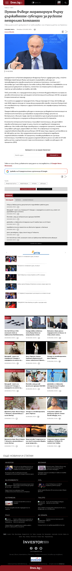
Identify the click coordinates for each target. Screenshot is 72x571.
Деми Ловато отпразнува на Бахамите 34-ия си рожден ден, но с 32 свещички (52, 508)
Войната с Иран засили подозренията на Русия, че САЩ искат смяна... (56, 333)
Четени (18, 200)
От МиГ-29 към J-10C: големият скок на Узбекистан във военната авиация (32, 237)
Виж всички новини (36, 243)
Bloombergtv (11, 480)
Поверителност (41, 554)
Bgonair (42, 463)
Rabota (64, 534)
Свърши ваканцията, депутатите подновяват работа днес (28, 204)
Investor (9, 463)
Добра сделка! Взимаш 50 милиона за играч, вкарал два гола (34, 284)
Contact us (61, 563)
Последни (9, 200)
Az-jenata (42, 515)
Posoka (39, 536)
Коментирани (28, 200)
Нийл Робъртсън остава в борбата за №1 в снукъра (31, 275)
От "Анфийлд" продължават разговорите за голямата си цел (34, 293)
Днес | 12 (37, 2)
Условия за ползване (55, 554)
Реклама (31, 554)
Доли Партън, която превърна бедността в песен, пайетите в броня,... (35, 358)
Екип (16, 554)
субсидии (43, 183)
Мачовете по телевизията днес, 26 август (29, 265)
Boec (43, 536)
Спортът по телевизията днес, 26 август (28, 256)
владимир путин (11, 183)
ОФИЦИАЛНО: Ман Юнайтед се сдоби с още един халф (32, 302)
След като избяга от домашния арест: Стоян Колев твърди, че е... (56, 413)
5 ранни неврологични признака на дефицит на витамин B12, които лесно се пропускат (23, 520)
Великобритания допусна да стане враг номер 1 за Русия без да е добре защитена (23, 485)
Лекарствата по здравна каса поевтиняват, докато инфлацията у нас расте (18, 526)
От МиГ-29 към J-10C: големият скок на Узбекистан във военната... (14, 333)
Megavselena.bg (49, 536)
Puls (7, 515)
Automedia (10, 498)
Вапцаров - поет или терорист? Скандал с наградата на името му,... (14, 358)
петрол (34, 183)
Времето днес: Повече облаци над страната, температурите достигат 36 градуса (56, 468)
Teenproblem (48, 534)
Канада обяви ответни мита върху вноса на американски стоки (34, 333)
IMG (4, 534)
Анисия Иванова (9, 32)
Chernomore (33, 536)
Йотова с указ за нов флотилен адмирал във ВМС (23, 217)
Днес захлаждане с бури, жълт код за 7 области (23, 232)
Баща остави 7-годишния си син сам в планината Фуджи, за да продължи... (36, 441)
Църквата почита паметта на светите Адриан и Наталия (27, 227)
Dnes (13, 534)
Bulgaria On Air (25, 534)
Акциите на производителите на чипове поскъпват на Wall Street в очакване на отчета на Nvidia (23, 468)
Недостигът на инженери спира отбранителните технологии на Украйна (17, 491)
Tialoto (41, 498)
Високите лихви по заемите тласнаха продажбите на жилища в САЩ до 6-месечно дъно (19, 473)
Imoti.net (60, 534)
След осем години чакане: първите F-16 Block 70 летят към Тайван (56, 441)
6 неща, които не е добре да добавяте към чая (51, 525)
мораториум (24, 183)
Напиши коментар (28, 189)
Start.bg (28, 536)
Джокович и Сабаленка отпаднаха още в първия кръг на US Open (29, 222)
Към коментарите (44, 189)
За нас (11, 554)
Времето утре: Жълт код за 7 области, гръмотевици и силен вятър (14, 413)
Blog (24, 536)
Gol (40, 480)
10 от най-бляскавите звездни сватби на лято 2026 (55, 502)
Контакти (23, 554)
